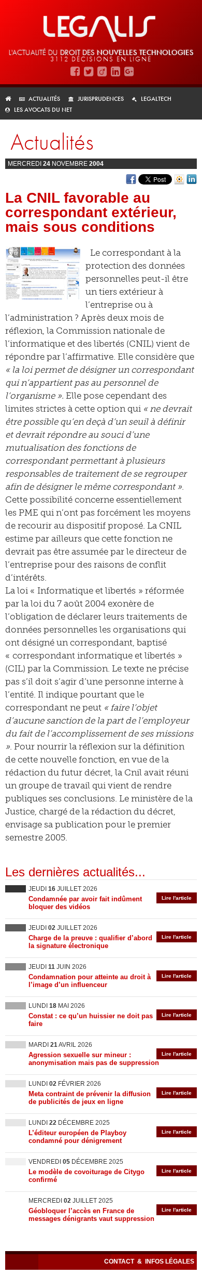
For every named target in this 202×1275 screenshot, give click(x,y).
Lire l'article (177, 898)
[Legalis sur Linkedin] (115, 70)
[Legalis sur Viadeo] (102, 70)
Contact (120, 1261)
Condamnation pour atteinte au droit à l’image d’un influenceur (89, 981)
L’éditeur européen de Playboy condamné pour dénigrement (77, 1137)
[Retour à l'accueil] (11, 99)
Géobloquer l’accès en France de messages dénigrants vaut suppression (91, 1215)
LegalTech (156, 99)
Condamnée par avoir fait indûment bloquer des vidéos (85, 903)
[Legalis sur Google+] (129, 70)
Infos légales (169, 1261)
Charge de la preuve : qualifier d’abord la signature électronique (90, 942)
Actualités (44, 99)
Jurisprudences (101, 99)
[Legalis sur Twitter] (88, 70)
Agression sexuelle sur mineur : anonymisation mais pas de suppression (93, 1059)
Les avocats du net (43, 110)
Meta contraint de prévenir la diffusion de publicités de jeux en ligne (89, 1098)
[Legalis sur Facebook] (75, 70)
